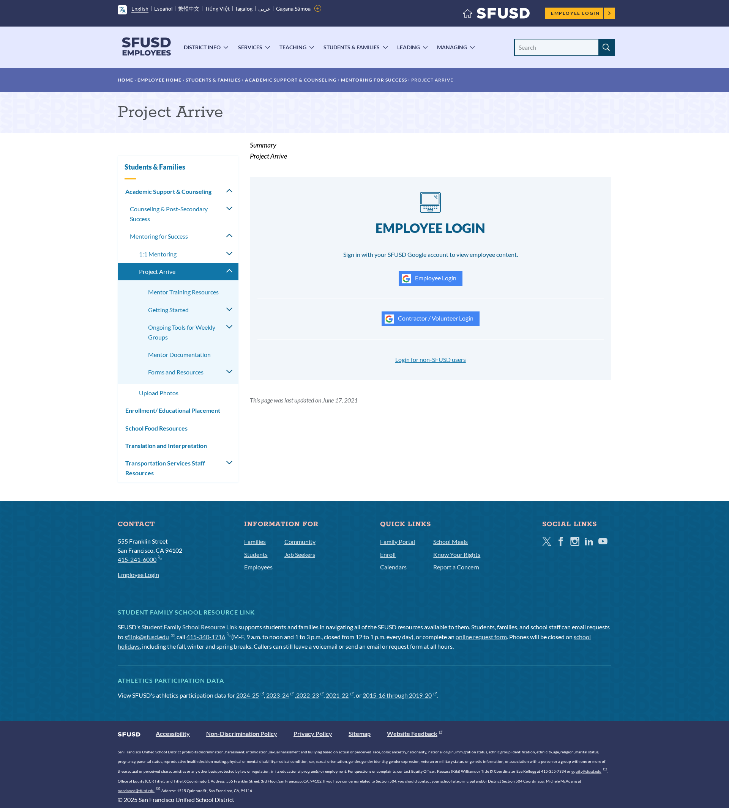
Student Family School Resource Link (189, 626)
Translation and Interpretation (166, 445)
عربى (264, 8)
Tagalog (243, 8)
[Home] (496, 15)
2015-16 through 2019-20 (397, 695)
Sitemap (360, 733)
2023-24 (277, 695)
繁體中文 (188, 8)
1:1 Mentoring (158, 254)
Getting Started (168, 309)
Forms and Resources (176, 372)
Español (163, 8)
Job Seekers (299, 554)
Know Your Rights (456, 554)
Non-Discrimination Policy (241, 733)
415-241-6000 (137, 559)
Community (300, 541)
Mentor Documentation (179, 354)
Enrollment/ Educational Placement (172, 410)
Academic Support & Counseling (291, 80)
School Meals (450, 541)
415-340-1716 (205, 636)
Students (256, 554)
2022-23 (307, 695)
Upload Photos (158, 392)
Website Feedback (412, 733)
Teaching (292, 47)
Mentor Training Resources (183, 292)
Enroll (388, 554)
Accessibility (173, 733)
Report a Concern (456, 567)
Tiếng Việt (217, 8)
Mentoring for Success (374, 80)
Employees (258, 567)
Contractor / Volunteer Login (435, 318)
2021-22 (337, 695)
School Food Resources (156, 428)
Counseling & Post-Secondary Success (169, 213)
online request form (481, 636)
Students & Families (351, 47)
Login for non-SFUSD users (430, 359)
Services (250, 47)
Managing (452, 47)
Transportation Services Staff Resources (165, 467)
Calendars (393, 567)
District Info (202, 47)
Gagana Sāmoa (293, 8)
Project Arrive (157, 271)
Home (125, 80)
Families (255, 541)
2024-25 (247, 695)
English (139, 8)
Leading (408, 47)
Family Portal (397, 541)
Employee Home (159, 80)
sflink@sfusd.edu (147, 636)
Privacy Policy (312, 733)
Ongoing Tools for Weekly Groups (181, 332)
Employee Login (575, 13)
